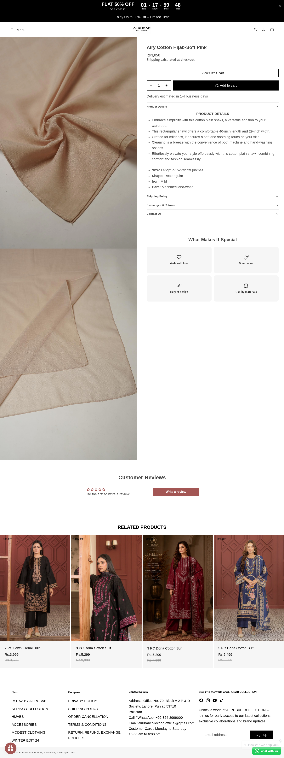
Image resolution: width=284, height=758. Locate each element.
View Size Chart (213, 73)
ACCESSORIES (24, 724)
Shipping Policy (157, 196)
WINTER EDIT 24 (25, 740)
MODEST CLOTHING (28, 732)
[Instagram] (208, 700)
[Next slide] (64, 588)
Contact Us (154, 213)
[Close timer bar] (280, 6)
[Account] (263, 29)
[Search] (255, 29)
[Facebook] (201, 700)
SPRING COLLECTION (30, 709)
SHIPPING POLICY (83, 709)
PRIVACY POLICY (82, 701)
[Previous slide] (6, 588)
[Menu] (12, 29)
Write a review (176, 491)
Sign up (261, 735)
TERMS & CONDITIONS (87, 724)
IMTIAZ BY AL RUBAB (29, 701)
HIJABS (18, 717)
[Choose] (64, 634)
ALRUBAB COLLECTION (29, 752)
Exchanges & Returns (161, 205)
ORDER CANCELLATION (88, 717)
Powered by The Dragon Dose (59, 752)
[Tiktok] (221, 700)
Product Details (157, 106)
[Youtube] (214, 700)
